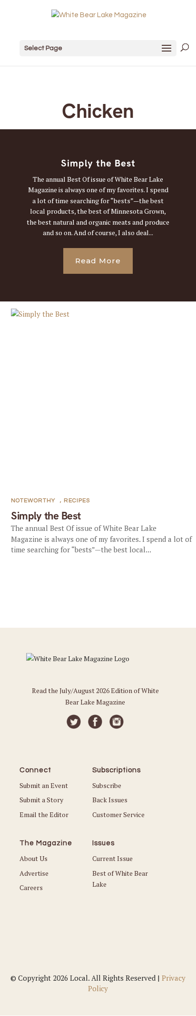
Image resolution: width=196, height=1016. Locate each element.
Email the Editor (44, 814)
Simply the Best (98, 163)
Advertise (34, 873)
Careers (31, 887)
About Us (34, 858)
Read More (98, 260)
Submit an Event (44, 785)
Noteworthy (33, 501)
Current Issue (112, 858)
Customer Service (118, 814)
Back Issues (109, 799)
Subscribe (106, 785)
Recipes (77, 501)
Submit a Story (41, 799)
